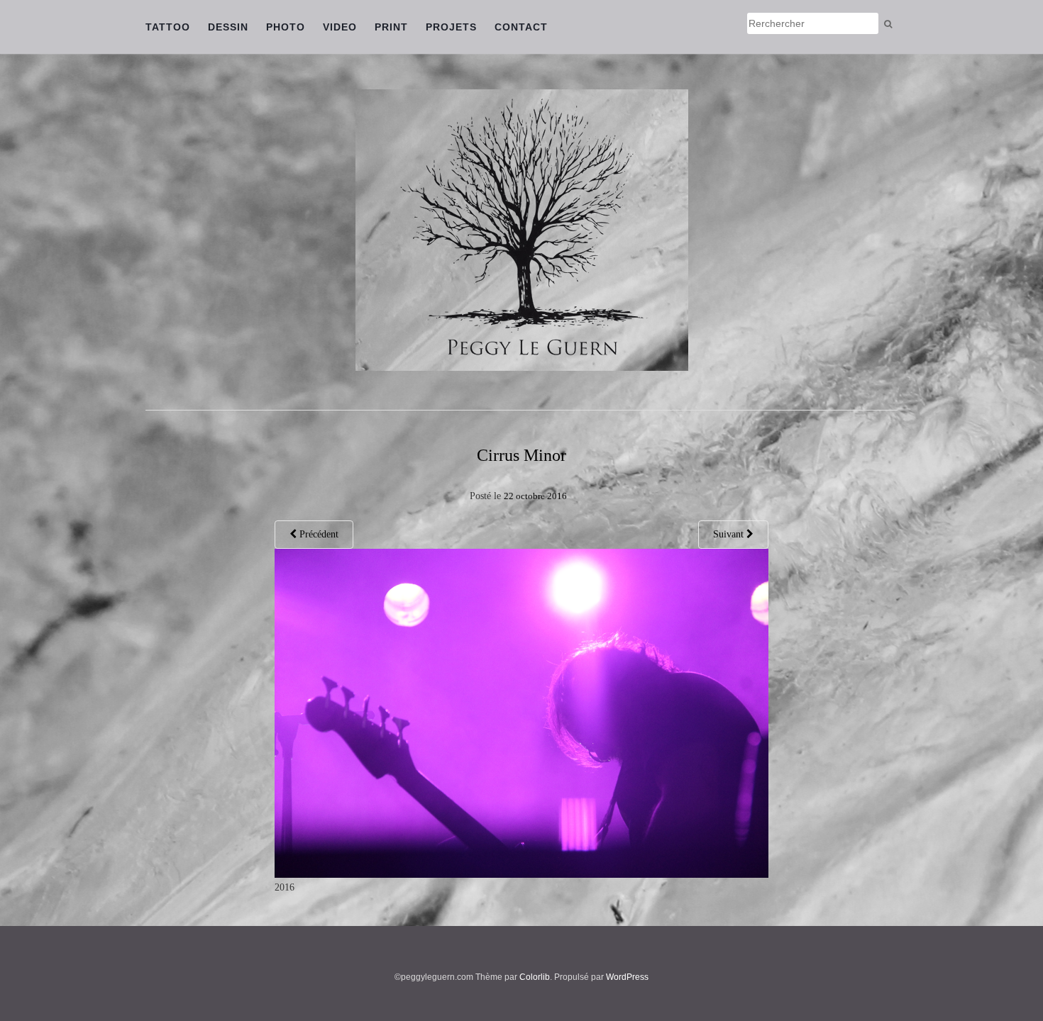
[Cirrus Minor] (522, 712)
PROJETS (451, 27)
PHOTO (285, 27)
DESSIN (228, 27)
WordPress (627, 977)
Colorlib (534, 977)
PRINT (391, 27)
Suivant (729, 534)
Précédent (317, 534)
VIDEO (340, 27)
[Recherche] (888, 24)
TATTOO (167, 27)
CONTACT (521, 27)
